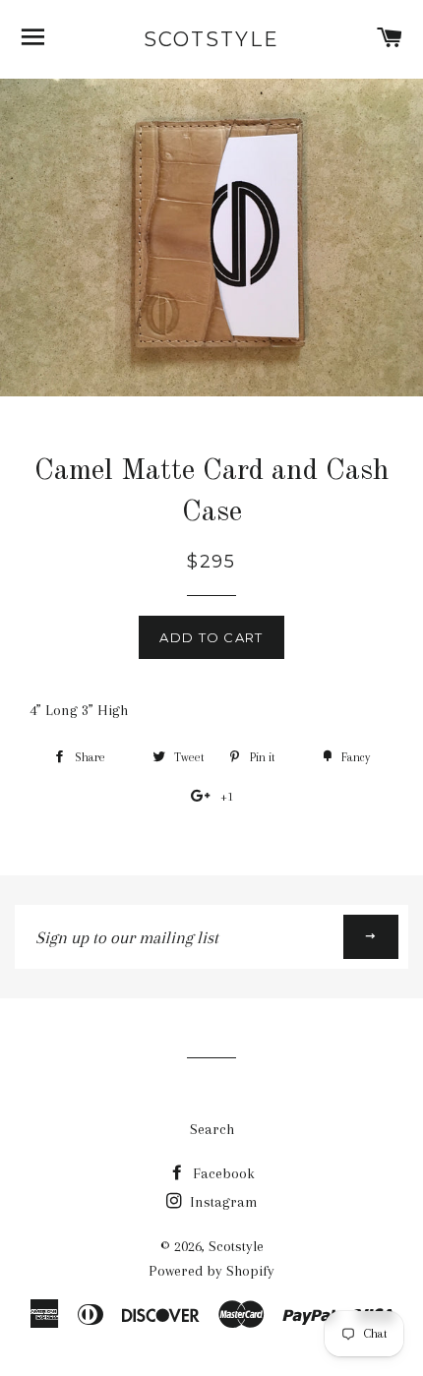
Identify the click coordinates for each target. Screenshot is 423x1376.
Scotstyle (211, 39)
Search (212, 1129)
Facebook (222, 1173)
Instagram (222, 1202)
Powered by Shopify (211, 1271)
